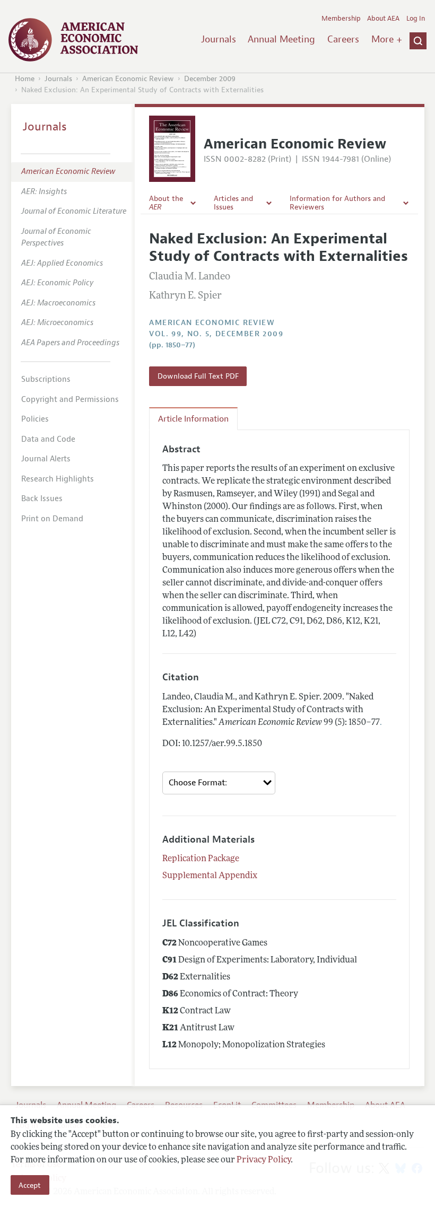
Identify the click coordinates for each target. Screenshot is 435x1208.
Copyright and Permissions (70, 400)
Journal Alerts (46, 459)
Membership (341, 18)
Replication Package (200, 859)
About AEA (383, 18)
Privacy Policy (264, 1160)
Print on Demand (52, 519)
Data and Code (48, 439)
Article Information (193, 419)
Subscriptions (46, 379)
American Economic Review (128, 78)
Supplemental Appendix (209, 876)
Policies (35, 419)
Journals (218, 39)
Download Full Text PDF (198, 376)
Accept (30, 1185)
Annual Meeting (281, 39)
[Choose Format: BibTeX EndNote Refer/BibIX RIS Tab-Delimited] (218, 783)
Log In (415, 18)
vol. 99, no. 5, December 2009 (216, 333)
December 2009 (210, 78)
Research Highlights (57, 479)
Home (24, 78)
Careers (343, 39)
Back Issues (42, 499)
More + (386, 39)
